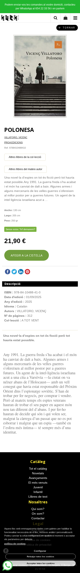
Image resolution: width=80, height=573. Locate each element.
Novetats (38, 473)
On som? (38, 513)
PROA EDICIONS (13, 142)
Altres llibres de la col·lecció (25, 157)
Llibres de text (37, 496)
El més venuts (37, 482)
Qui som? (37, 509)
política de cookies (14, 543)
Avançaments (38, 478)
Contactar (38, 518)
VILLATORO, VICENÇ (15, 137)
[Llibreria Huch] (10, 18)
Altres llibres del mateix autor (25, 169)
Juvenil (38, 487)
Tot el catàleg (38, 468)
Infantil (37, 492)
